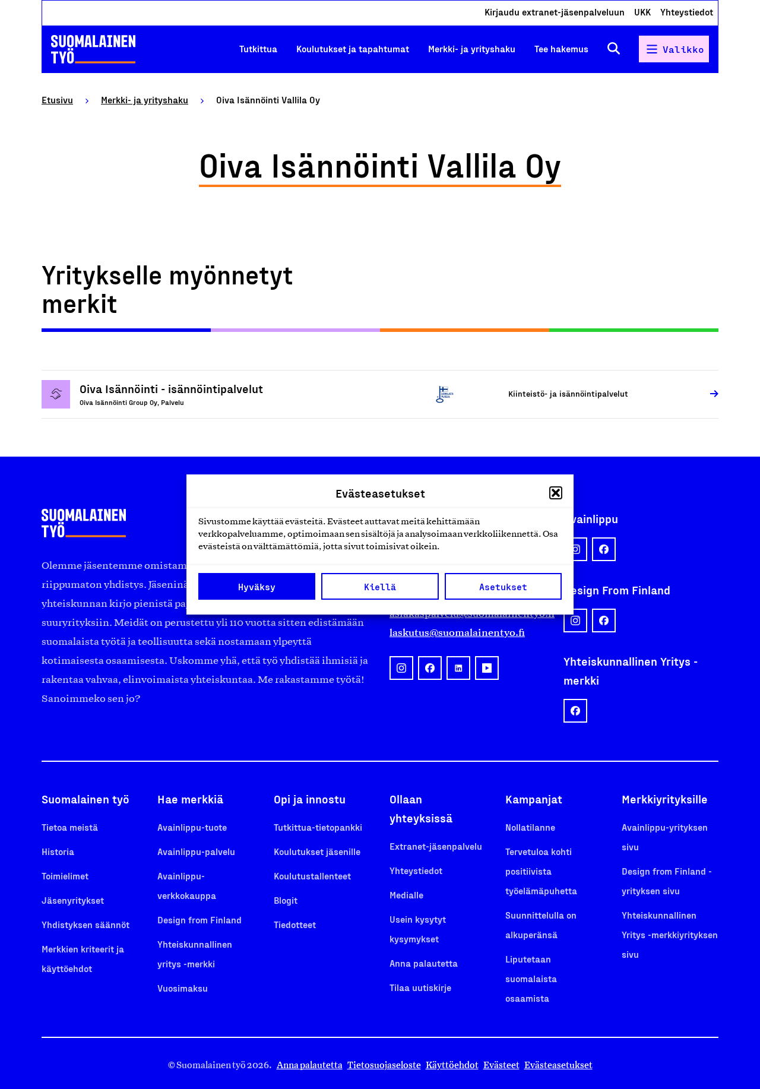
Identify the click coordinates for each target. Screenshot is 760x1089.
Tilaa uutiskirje (420, 987)
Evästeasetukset (558, 1065)
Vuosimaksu (182, 987)
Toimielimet (65, 875)
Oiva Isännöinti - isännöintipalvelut (171, 388)
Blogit (285, 900)
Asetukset (503, 586)
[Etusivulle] (93, 49)
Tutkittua (258, 48)
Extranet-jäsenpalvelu (436, 845)
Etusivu (57, 99)
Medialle (406, 894)
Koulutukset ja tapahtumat (352, 48)
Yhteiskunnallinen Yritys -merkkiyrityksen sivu (670, 934)
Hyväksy (257, 586)
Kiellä (380, 586)
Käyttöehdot (452, 1065)
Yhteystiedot (686, 11)
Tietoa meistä (70, 826)
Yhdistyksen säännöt (85, 924)
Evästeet (501, 1065)
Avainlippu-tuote (192, 826)
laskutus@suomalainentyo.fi (457, 632)
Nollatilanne (530, 826)
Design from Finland (199, 919)
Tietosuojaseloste (384, 1065)
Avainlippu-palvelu (196, 851)
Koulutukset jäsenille (317, 851)
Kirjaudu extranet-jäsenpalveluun (554, 11)
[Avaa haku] (613, 49)
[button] (556, 493)
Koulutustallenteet (312, 875)
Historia (58, 851)
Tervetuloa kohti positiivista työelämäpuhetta (541, 871)
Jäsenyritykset (73, 900)
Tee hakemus (561, 48)
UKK (642, 11)
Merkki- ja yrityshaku (471, 48)
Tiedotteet (295, 924)
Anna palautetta (424, 962)
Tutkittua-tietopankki (318, 826)
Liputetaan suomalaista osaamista (531, 978)
